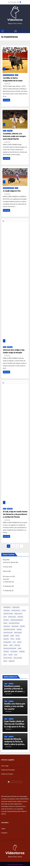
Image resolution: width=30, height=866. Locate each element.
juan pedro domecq (14, 623)
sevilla (19, 648)
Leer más (6, 100)
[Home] (2, 31)
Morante (22, 626)
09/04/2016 (7, 520)
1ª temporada (7, 581)
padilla (12, 635)
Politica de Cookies (7, 774)
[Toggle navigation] (15, 31)
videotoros (11, 661)
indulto (5, 623)
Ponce (12, 639)
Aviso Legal (4, 766)
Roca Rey (17, 645)
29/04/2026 (9, 694)
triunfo (5, 661)
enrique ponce (12, 616)
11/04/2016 (7, 194)
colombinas (7, 610)
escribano (6, 620)
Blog (16, 75)
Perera (17, 635)
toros (15, 654)
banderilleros (7, 607)
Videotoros (15, 19)
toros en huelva (8, 658)
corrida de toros (16, 610)
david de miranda (8, 613)
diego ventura (18, 613)
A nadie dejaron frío (12, 191)
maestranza (7, 626)
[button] (27, 31)
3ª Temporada (7, 590)
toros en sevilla (18, 658)
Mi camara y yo (7, 576)
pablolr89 (6, 635)
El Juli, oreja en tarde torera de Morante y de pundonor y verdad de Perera (15, 514)
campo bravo (15, 607)
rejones (6, 645)
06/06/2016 (7, 142)
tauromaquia (14, 651)
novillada (19, 629)
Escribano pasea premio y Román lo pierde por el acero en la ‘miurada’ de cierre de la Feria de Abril (15, 691)
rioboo (11, 645)
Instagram (4, 832)
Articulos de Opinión (8, 75)
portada (18, 639)
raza (14, 642)
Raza (4, 579)
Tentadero (21, 651)
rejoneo (19, 642)
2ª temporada (7, 586)
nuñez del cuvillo (8, 632)
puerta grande (7, 642)
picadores (6, 639)
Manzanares (15, 626)
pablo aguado (18, 632)
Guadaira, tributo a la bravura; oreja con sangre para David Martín (14, 136)
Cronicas (10, 130)
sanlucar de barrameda (10, 648)
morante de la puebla (9, 629)
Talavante (6, 651)
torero (5, 654)
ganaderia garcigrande (17, 620)
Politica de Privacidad (7, 770)
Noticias (5, 571)
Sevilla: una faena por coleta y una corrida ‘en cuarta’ (14, 706)
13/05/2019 (7, 83)
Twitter (3, 828)
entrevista (20, 616)
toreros (10, 654)
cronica (24, 610)
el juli (5, 616)
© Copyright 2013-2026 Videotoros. (15, 864)
